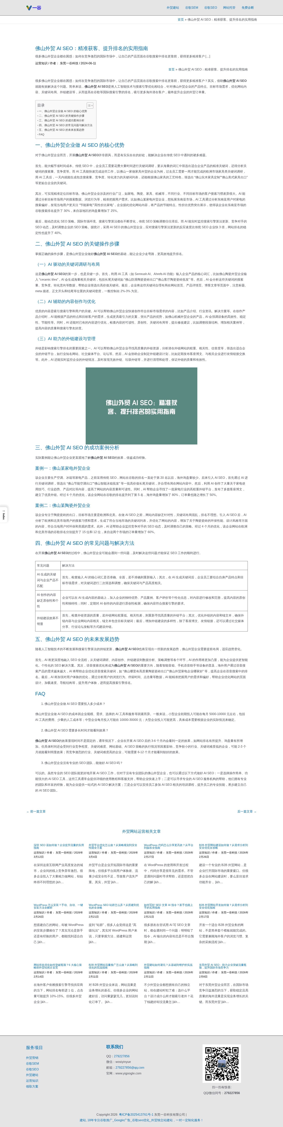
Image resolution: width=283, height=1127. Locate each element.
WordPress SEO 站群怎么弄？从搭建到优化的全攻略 (114, 906)
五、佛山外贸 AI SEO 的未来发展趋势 (61, 129)
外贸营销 (32, 1057)
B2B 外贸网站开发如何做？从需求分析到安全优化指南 (223, 906)
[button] (3, 514)
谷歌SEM (191, 7)
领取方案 (32, 1086)
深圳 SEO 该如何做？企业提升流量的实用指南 (59, 846)
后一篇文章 (247, 811)
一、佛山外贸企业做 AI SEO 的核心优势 (63, 111)
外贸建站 (173, 7)
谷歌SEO (210, 7)
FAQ (41, 134)
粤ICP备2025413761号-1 (136, 1114)
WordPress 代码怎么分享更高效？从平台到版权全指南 (168, 846)
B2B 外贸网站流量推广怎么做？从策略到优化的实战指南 (113, 966)
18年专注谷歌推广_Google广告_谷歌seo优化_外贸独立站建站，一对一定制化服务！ (145, 1120)
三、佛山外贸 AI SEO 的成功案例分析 (61, 120)
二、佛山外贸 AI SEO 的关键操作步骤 (61, 115)
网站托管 (229, 7)
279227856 (122, 1056)
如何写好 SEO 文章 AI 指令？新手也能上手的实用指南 (168, 906)
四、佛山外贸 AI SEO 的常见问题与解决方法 (65, 125)
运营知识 (41, 63)
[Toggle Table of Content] (88, 105)
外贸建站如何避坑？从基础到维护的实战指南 (168, 966)
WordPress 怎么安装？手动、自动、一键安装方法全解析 (58, 906)
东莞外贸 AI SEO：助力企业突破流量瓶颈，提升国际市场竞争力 (222, 966)
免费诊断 (248, 7)
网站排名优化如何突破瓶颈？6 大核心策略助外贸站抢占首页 (58, 966)
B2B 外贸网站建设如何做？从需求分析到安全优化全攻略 (223, 846)
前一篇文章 (36, 811)
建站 (83, 1120)
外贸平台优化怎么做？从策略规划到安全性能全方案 (113, 846)
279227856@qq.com (130, 1067)
